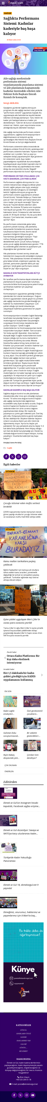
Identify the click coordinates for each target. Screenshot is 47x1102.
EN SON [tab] (8, 691)
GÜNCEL (23, 1030)
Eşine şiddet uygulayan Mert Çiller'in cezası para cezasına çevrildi (21, 621)
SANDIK (23, 1037)
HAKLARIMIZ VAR (23, 1040)
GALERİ (23, 1044)
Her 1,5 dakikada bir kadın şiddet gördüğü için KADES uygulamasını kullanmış (19, 676)
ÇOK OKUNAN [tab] (11, 765)
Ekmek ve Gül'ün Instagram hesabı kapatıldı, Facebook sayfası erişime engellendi (20, 806)
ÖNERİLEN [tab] (9, 771)
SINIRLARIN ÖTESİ (23, 1033)
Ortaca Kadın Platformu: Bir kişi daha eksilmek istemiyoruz (23, 659)
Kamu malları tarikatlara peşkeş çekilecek (19, 563)
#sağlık (9, 448)
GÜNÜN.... (23, 1048)
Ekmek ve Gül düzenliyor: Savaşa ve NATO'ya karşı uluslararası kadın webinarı (21, 833)
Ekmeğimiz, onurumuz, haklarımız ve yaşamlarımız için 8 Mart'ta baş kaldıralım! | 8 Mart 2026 (21, 915)
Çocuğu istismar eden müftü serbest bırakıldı (21, 505)
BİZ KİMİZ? (23, 1051)
